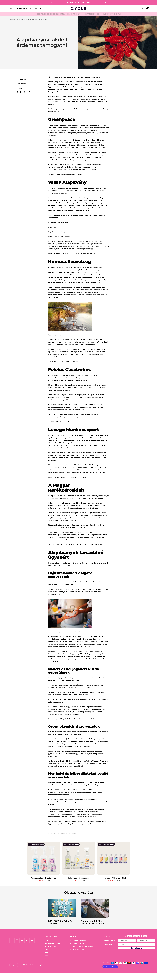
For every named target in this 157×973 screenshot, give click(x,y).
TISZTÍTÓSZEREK (90, 14)
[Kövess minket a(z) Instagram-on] (16, 940)
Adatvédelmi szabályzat (79, 940)
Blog (18, 19)
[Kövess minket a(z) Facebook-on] (11, 940)
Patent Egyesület (80, 719)
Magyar (13, 965)
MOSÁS (98, 14)
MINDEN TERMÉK (41, 14)
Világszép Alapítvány (100, 761)
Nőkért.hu (67, 719)
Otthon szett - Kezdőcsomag (78, 878)
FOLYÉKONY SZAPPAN (108, 14)
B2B (46, 956)
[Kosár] (147, 8)
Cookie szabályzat (77, 943)
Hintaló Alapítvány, (84, 761)
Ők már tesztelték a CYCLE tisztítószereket (93, 922)
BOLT (11, 8)
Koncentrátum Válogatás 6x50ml (113, 878)
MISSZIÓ (33, 8)
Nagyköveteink (50, 946)
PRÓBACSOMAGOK (66, 14)
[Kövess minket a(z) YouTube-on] (21, 940)
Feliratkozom (136, 948)
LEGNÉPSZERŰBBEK (53, 14)
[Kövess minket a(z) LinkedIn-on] (31, 940)
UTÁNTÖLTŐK (22, 8)
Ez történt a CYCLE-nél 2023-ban (60, 922)
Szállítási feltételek (77, 949)
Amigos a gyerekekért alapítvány (62, 763)
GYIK (41, 8)
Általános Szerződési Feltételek (81, 946)
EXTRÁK (118, 14)
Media (47, 949)
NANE (61, 719)
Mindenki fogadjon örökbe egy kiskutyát (76, 824)
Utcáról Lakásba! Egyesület (68, 654)
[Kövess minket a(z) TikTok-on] (26, 940)
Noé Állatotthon (94, 821)
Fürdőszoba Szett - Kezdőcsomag (43, 878)
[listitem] (17, 92)
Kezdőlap (12, 19)
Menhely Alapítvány (87, 654)
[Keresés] (139, 8)
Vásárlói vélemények (52, 943)
